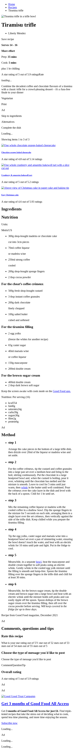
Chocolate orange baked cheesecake (16, 152)
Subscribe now (9, 723)
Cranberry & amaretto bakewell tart (16, 175)
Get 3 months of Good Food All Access (35, 703)
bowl (38, 561)
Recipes (12, 7)
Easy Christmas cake (10, 195)
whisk (24, 487)
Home (11, 4)
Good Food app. (62, 391)
